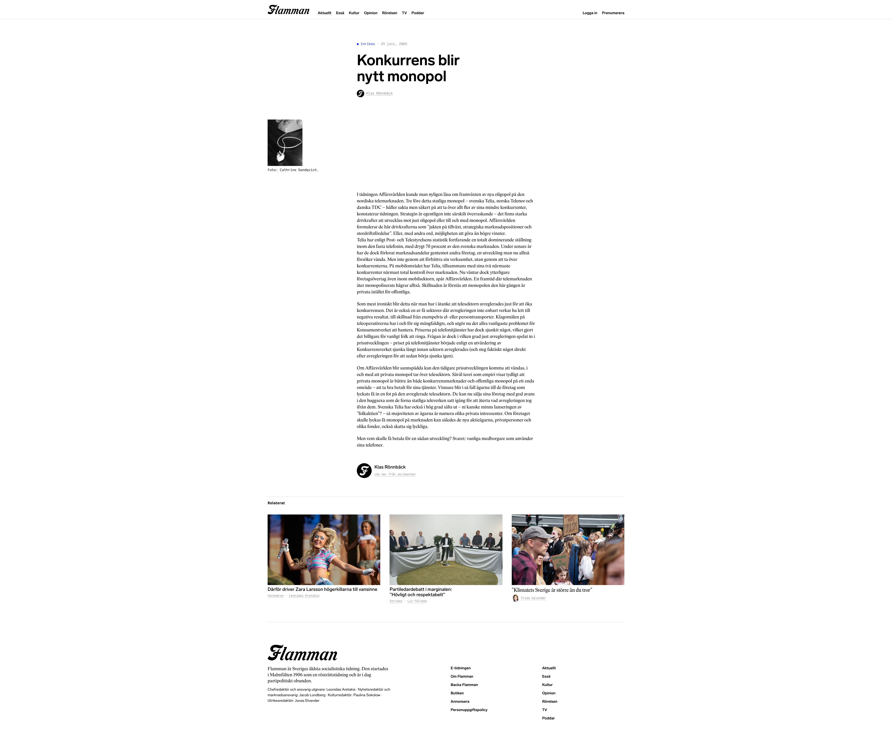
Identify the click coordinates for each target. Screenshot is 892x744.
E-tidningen (461, 668)
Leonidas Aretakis (304, 596)
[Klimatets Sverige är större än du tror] (568, 549)
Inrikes (368, 44)
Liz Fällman (417, 601)
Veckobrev (276, 596)
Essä (340, 13)
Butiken (457, 693)
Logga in (590, 13)
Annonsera (460, 701)
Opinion (370, 13)
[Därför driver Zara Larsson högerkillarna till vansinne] (324, 549)
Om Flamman (462, 676)
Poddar (417, 13)
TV (404, 13)
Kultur (354, 13)
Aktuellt (324, 13)
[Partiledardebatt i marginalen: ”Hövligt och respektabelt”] (446, 549)
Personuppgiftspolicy (469, 710)
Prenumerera (613, 13)
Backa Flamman (464, 685)
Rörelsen (389, 13)
